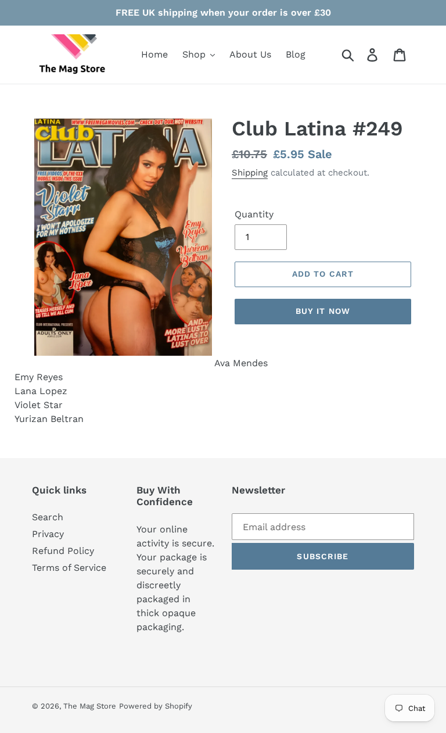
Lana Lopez (41, 390)
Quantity (254, 214)
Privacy (48, 533)
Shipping (250, 172)
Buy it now (323, 311)
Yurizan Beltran (49, 418)
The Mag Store (89, 706)
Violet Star (39, 404)
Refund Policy (63, 550)
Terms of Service (69, 567)
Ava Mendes (241, 363)
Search (47, 517)
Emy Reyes (39, 376)
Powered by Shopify (155, 706)
